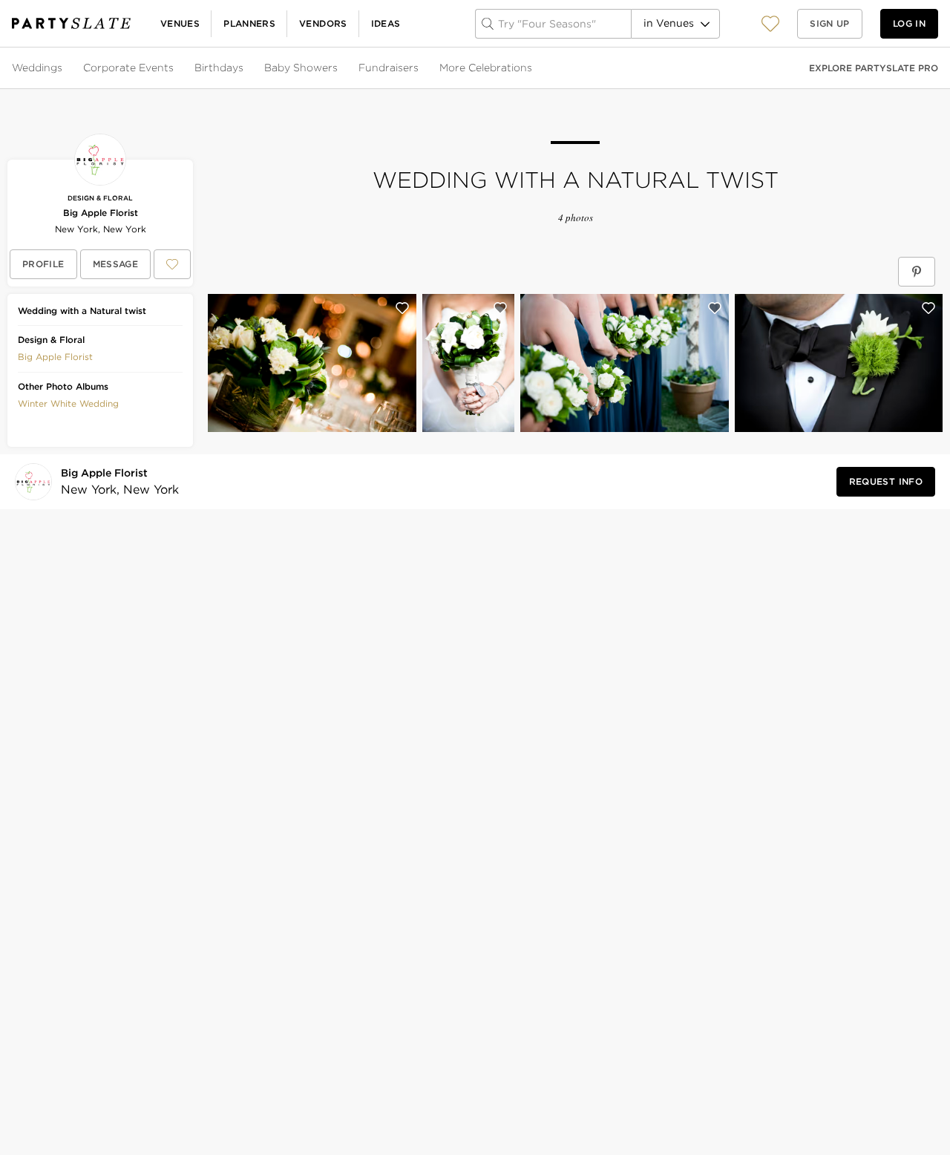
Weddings (37, 67)
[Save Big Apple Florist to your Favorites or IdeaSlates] (172, 264)
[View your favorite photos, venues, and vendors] (770, 24)
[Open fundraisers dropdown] (420, 68)
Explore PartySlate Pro (873, 67)
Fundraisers (388, 67)
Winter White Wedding (68, 403)
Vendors (323, 23)
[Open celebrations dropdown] (533, 68)
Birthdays (218, 67)
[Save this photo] (402, 308)
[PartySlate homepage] (71, 23)
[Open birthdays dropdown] (244, 68)
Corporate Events (128, 67)
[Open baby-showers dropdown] (339, 68)
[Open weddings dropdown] (63, 68)
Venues (180, 23)
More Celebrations (485, 67)
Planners (249, 23)
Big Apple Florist (100, 212)
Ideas (386, 23)
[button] (770, 23)
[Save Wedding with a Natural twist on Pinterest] (916, 272)
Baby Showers (301, 67)
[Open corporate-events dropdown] (175, 68)
